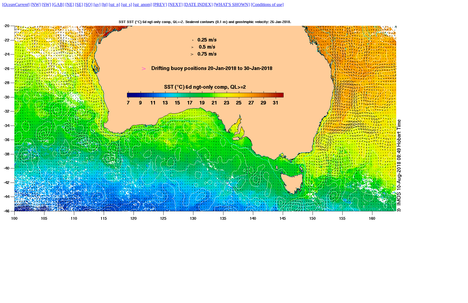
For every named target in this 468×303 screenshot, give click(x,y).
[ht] (105, 4)
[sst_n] (114, 4)
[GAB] (58, 4)
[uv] (96, 4)
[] (16, 4)
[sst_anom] (142, 4)
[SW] (46, 4)
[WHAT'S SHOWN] (232, 4)
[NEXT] (175, 4)
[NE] (69, 4)
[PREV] (160, 4)
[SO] (88, 4)
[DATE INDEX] (198, 4)
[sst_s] (126, 4)
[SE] (79, 4)
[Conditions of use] (267, 4)
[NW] (36, 4)
